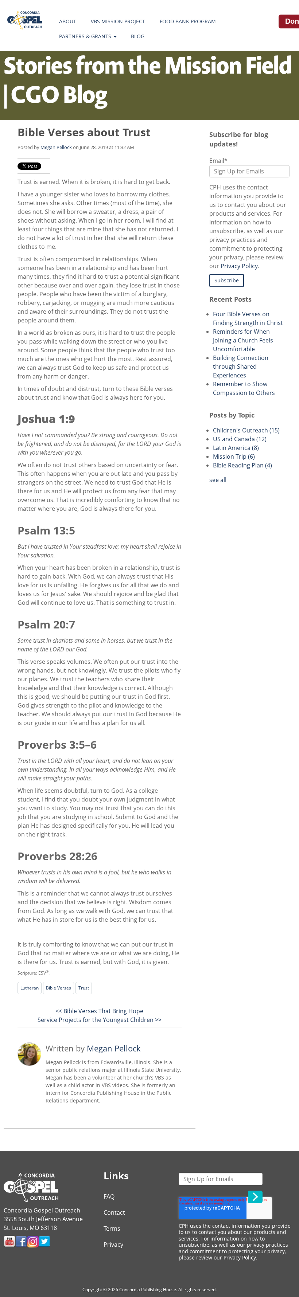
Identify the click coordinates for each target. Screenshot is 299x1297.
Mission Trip (234, 456)
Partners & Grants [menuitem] (85, 36)
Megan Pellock (56, 147)
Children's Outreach (246, 430)
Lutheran (29, 988)
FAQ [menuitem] (109, 1196)
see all (217, 480)
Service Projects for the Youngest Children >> (100, 1020)
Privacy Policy (239, 266)
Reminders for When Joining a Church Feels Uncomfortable (243, 340)
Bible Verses (58, 988)
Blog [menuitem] (137, 36)
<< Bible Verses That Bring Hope (99, 1011)
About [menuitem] (67, 21)
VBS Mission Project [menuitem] (118, 21)
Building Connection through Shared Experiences (240, 366)
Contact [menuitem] (114, 1212)
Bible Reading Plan (242, 465)
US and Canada (240, 439)
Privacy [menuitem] (113, 1245)
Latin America (236, 448)
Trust (83, 988)
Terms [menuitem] (112, 1228)
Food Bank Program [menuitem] (188, 21)
